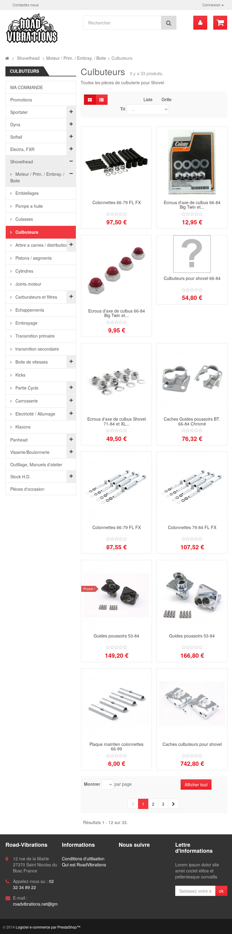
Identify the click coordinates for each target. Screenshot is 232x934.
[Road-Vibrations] (40, 28)
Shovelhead (21, 162)
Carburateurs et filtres (35, 297)
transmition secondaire (36, 349)
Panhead (18, 440)
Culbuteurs (26, 232)
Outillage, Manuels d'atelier (36, 464)
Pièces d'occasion (27, 489)
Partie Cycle (26, 388)
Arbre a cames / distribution (41, 245)
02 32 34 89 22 (33, 884)
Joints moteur (27, 284)
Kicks (19, 375)
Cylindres (23, 271)
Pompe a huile (28, 206)
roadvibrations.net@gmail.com (42, 904)
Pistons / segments (33, 258)
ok (221, 891)
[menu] (200, 23)
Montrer (92, 784)
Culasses (23, 219)
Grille (167, 99)
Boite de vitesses (31, 362)
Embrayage (25, 323)
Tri (122, 109)
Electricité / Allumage (34, 414)
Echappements (29, 310)
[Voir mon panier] (220, 23)
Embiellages (26, 193)
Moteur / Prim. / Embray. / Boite (37, 177)
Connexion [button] (211, 4)
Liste (148, 99)
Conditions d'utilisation (83, 858)
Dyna (15, 124)
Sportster (19, 112)
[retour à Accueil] (7, 58)
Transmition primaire (34, 336)
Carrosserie (26, 401)
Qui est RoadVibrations (84, 865)
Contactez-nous (26, 4)
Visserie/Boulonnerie (30, 452)
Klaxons (22, 427)
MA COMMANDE (26, 87)
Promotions (21, 100)
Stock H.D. (20, 476)
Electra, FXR (22, 149)
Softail (16, 137)
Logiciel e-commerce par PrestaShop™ (48, 926)
